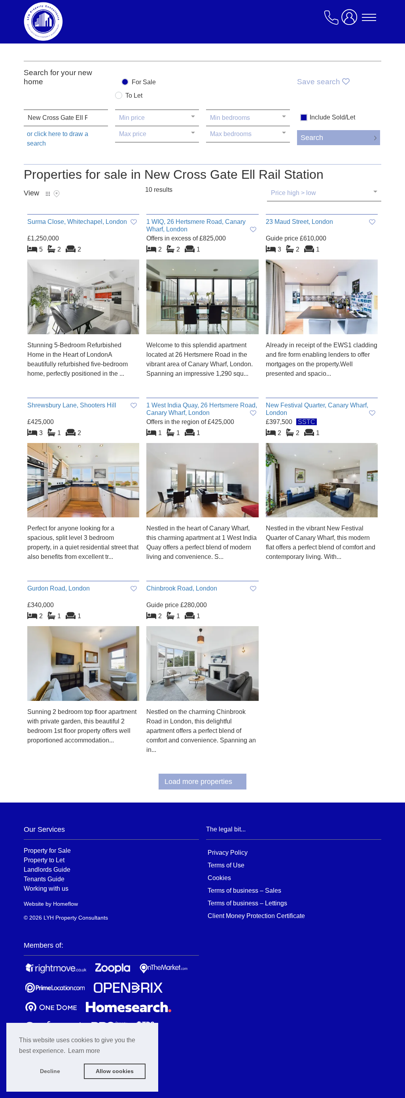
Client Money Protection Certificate (256, 915)
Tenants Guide (44, 878)
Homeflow (65, 904)
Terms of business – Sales (244, 890)
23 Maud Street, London (299, 221)
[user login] (350, 20)
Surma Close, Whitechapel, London (77, 221)
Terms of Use (226, 865)
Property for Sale (47, 850)
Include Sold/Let (332, 117)
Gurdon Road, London (58, 588)
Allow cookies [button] (115, 1071)
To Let (133, 96)
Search (312, 138)
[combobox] (66, 118)
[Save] (133, 222)
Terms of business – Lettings (247, 903)
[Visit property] (83, 299)
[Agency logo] (87, 21)
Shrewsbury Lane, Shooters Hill (71, 405)
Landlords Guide (47, 869)
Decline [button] (50, 1071)
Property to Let (44, 859)
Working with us (46, 888)
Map (56, 193)
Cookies (219, 878)
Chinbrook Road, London (181, 588)
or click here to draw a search (57, 139)
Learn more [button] (84, 1050)
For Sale (144, 82)
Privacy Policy (228, 852)
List (47, 193)
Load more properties (198, 782)
